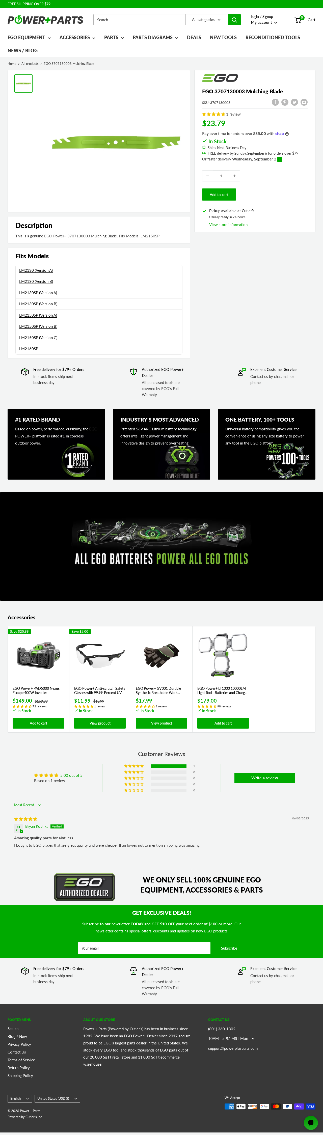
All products (30, 64)
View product (100, 723)
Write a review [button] (264, 777)
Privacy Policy (19, 1044)
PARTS (111, 37)
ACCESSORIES (75, 37)
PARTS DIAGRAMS (153, 37)
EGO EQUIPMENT (26, 37)
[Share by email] (304, 102)
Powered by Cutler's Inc (25, 1117)
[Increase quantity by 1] (234, 176)
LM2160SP (28, 348)
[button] (214, 114)
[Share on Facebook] (275, 102)
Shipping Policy (20, 1075)
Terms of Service (21, 1060)
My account (262, 22)
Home (12, 64)
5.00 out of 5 (71, 775)
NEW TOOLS (223, 37)
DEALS (194, 37)
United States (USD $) (53, 1098)
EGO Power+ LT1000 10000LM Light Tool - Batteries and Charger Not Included (222, 690)
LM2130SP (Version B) (38, 303)
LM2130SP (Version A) (38, 292)
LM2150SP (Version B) (38, 326)
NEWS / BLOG (23, 50)
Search (13, 1028)
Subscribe (229, 948)
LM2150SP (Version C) (38, 337)
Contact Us (17, 1052)
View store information (228, 224)
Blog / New (17, 1036)
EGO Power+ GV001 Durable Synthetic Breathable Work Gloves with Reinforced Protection (158, 690)
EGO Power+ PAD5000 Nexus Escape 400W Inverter (36, 690)
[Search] (234, 19)
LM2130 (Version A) (36, 270)
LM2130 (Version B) (36, 281)
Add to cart (219, 194)
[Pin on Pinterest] (284, 102)
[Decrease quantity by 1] (207, 176)
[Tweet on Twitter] (294, 102)
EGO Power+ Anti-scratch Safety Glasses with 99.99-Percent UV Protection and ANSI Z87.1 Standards (99, 690)
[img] (25, 819)
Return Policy (19, 1067)
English (15, 1098)
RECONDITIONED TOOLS (273, 37)
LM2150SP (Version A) (38, 315)
